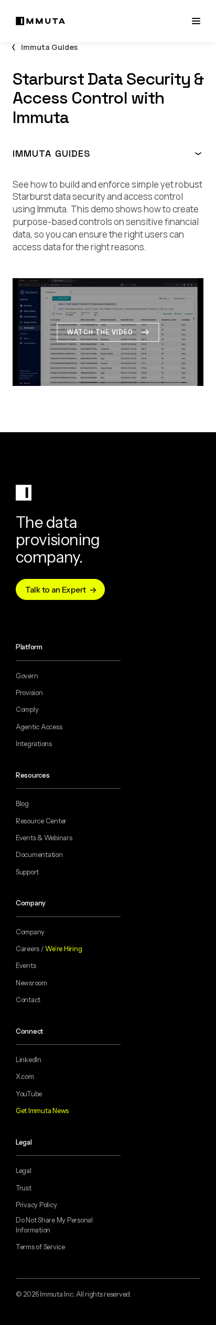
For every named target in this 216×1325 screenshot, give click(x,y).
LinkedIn (28, 1059)
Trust (23, 1188)
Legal (23, 1170)
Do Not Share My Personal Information (54, 1225)
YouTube (29, 1093)
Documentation (39, 854)
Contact (28, 999)
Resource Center (41, 821)
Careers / (49, 948)
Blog (22, 803)
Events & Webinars (44, 837)
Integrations (34, 743)
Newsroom (31, 983)
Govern (27, 675)
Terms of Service (40, 1246)
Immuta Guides (49, 47)
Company (30, 932)
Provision (29, 692)
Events (26, 965)
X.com (25, 1076)
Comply (27, 709)
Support (27, 872)
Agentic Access (39, 726)
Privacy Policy (36, 1204)
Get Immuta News (42, 1110)
